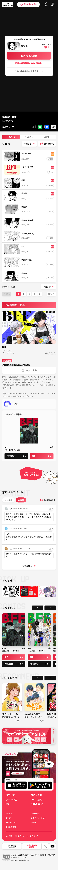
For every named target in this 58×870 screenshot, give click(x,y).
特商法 (33, 822)
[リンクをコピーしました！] (53, 127)
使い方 (8, 818)
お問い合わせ (11, 822)
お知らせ (9, 813)
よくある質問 (11, 827)
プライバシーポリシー (39, 818)
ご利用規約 (35, 813)
